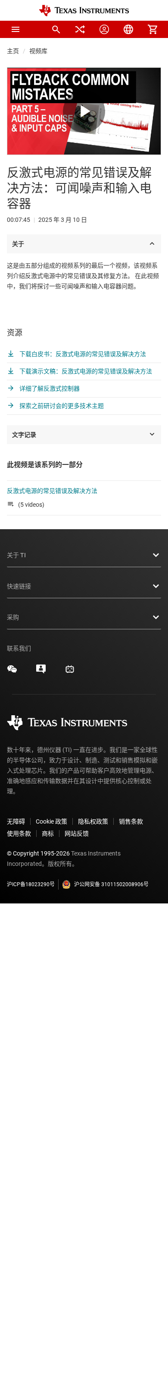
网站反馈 (77, 833)
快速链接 (19, 586)
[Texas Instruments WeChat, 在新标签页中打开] (12, 672)
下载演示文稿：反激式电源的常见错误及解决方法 (85, 371)
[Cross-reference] (80, 29)
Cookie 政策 (51, 821)
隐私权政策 (93, 821)
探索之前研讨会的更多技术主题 (61, 405)
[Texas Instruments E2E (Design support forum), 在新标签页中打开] (41, 672)
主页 (13, 50)
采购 (13, 617)
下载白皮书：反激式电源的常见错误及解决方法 (82, 353)
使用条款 (19, 833)
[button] (15, 29)
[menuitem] (56, 29)
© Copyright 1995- (38, 853)
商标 (48, 833)
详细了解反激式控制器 (49, 388)
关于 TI (16, 555)
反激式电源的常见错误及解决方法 (52, 490)
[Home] (84, 10)
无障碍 (16, 821)
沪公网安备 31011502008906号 (111, 884)
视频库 (38, 50)
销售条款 (131, 821)
